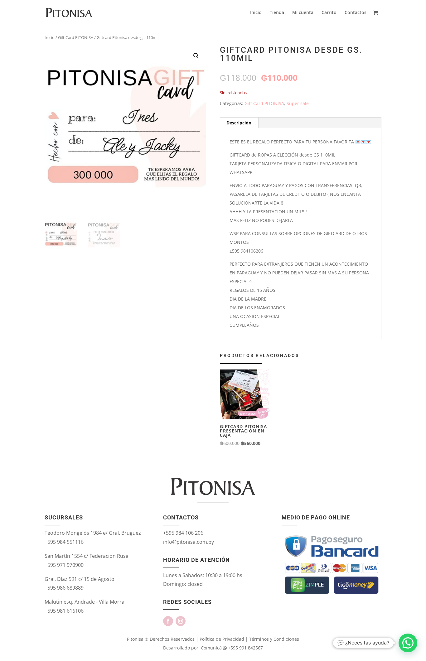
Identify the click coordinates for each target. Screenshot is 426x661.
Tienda (277, 12)
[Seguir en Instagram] (181, 621)
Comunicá (211, 648)
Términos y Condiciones (274, 639)
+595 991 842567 (245, 648)
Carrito (329, 12)
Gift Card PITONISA (75, 37)
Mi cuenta (302, 12)
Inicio (256, 12)
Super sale (298, 103)
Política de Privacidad (222, 639)
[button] (196, 55)
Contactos (355, 12)
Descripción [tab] (238, 123)
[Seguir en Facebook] (168, 621)
